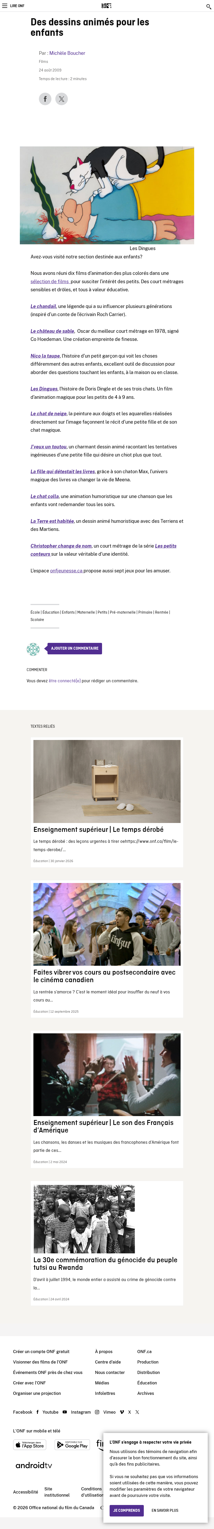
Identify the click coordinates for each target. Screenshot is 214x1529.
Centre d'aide (108, 1362)
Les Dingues (44, 389)
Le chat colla (45, 496)
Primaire (145, 612)
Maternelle (86, 612)
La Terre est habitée (52, 521)
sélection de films (51, 281)
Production (147, 1362)
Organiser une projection (37, 1393)
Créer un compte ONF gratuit (41, 1351)
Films (43, 62)
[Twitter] (61, 99)
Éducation (51, 612)
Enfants (68, 612)
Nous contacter (110, 1372)
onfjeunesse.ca (67, 570)
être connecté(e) (65, 681)
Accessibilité (25, 1492)
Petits (102, 612)
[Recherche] (209, 6)
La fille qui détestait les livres (63, 471)
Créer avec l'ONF (29, 1382)
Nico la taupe (45, 356)
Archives (145, 1393)
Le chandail (43, 306)
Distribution (148, 1372)
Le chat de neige (49, 413)
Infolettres (105, 1393)
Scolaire (37, 620)
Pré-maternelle (123, 612)
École (35, 612)
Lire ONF (17, 6)
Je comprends (126, 1511)
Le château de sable (52, 331)
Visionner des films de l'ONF (40, 1362)
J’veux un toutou (49, 446)
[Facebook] (45, 99)
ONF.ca (144, 1351)
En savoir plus (165, 1511)
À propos (103, 1351)
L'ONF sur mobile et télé (36, 1431)
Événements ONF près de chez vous (47, 1372)
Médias (102, 1382)
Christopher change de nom (61, 546)
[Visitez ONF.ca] (115, 5)
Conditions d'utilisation (92, 1492)
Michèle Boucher (67, 53)
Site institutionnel (57, 1492)
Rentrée (161, 612)
